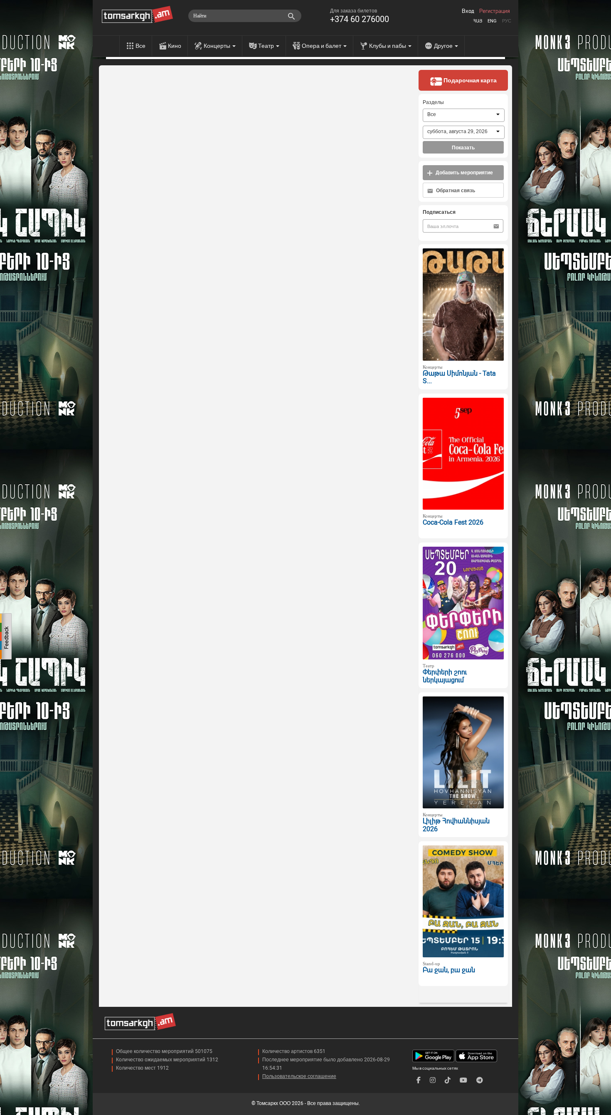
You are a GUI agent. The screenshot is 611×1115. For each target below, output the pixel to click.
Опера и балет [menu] (322, 45)
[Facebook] (418, 1080)
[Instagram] (433, 1080)
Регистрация (494, 11)
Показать (463, 148)
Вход (468, 11)
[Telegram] (479, 1080)
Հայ (477, 21)
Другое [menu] (444, 45)
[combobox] (464, 115)
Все (140, 45)
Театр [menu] (266, 45)
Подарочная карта (469, 80)
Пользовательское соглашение (299, 1076)
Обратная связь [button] (455, 190)
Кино (174, 45)
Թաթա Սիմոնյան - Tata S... (459, 377)
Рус (506, 21)
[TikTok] (448, 1080)
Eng (492, 21)
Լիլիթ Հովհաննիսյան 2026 (456, 825)
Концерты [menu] (218, 45)
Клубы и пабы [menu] (388, 45)
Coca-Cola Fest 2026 (453, 522)
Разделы (433, 102)
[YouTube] (463, 1080)
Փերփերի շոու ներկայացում (445, 676)
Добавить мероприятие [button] (463, 173)
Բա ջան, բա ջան (449, 970)
